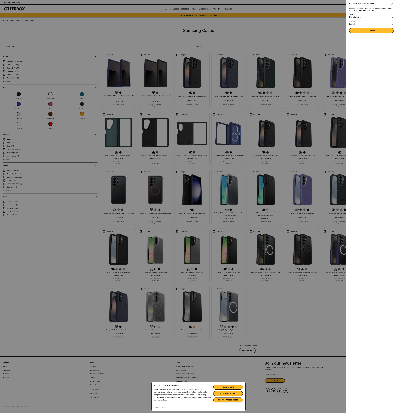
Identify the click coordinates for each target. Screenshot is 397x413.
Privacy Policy (159, 407)
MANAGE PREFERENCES (228, 400)
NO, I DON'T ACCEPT (228, 393)
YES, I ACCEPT (228, 387)
